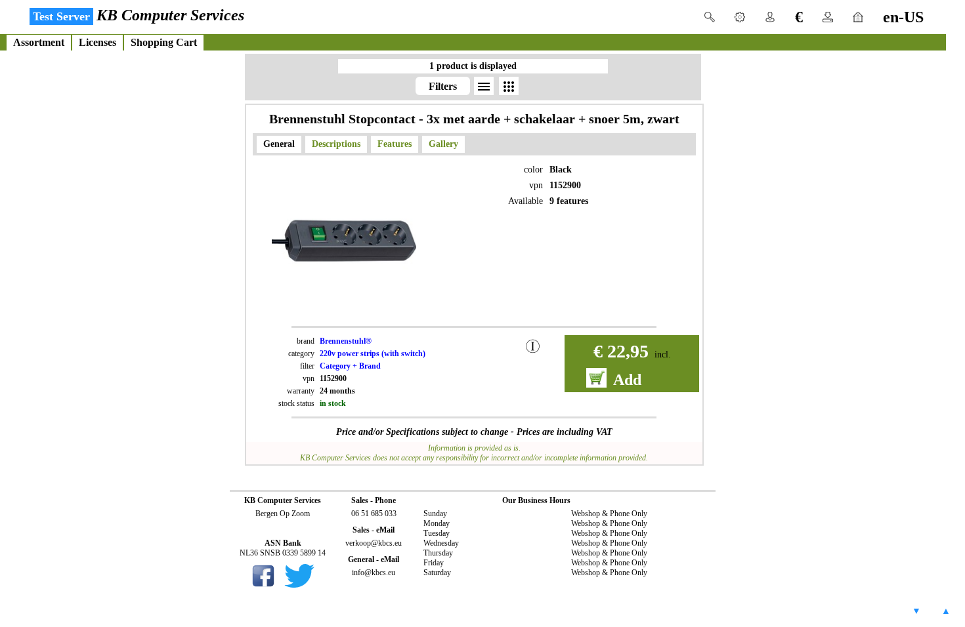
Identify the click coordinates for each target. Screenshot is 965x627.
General (279, 144)
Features (394, 144)
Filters (443, 86)
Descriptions (336, 144)
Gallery (443, 144)
